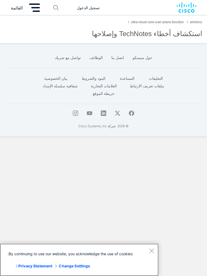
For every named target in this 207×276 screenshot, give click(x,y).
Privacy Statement (35, 266)
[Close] (151, 250)
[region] (79, 260)
